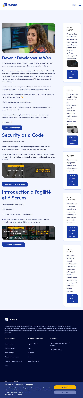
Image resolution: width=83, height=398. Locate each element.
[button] (28, 394)
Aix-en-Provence (33, 361)
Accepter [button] (65, 387)
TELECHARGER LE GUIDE (72, 180)
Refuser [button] (65, 392)
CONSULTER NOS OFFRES (72, 140)
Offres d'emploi (10, 348)
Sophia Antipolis (33, 344)
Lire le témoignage (12, 127)
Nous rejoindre (9, 352)
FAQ (6, 366)
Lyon (29, 357)
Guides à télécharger (11, 357)
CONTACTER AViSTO (72, 74)
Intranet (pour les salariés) (13, 361)
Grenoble (31, 352)
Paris (29, 348)
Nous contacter (10, 344)
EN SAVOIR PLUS (72, 299)
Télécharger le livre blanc (14, 184)
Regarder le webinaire (13, 244)
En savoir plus (27, 392)
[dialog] (41, 390)
